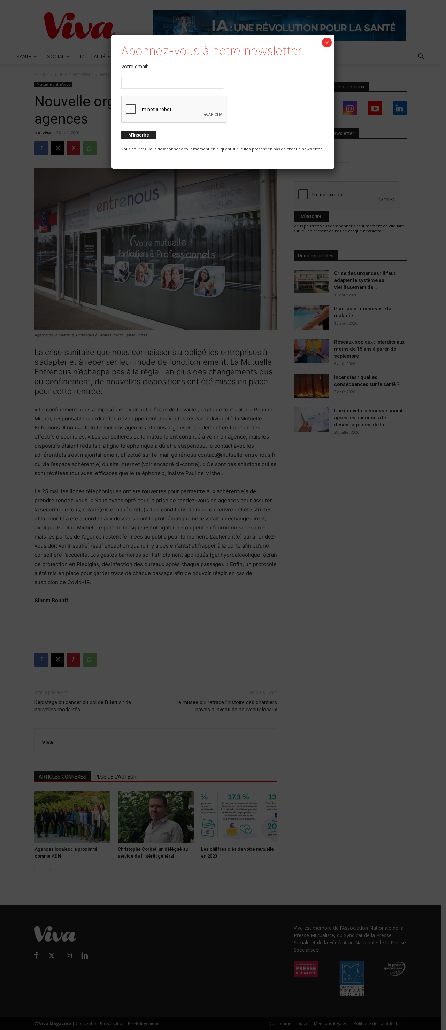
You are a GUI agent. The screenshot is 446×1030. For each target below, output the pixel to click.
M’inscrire (138, 135)
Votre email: (134, 66)
